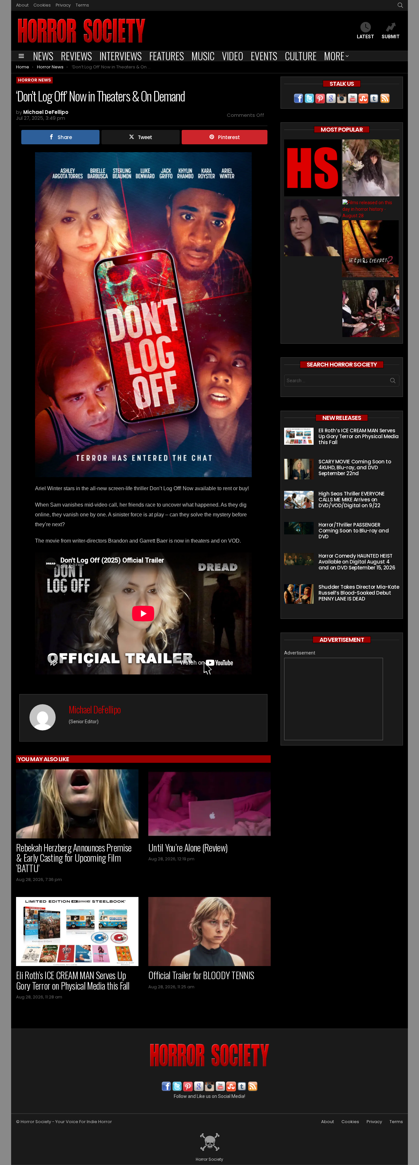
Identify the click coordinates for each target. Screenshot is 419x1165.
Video (232, 56)
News (43, 56)
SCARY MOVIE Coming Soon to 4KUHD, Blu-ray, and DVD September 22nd (355, 467)
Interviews (121, 56)
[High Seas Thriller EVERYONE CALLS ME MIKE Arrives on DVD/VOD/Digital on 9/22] (299, 500)
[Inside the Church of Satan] (312, 168)
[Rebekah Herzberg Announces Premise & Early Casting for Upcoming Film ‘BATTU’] (77, 803)
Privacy (63, 5)
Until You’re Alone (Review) (188, 847)
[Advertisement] (333, 699)
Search (392, 382)
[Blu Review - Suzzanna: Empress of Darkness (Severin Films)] (370, 168)
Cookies (42, 5)
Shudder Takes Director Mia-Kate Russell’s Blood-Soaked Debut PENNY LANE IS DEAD (359, 592)
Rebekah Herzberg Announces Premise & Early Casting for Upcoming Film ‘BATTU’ (73, 858)
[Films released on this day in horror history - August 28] (370, 209)
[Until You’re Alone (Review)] (209, 803)
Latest (365, 36)
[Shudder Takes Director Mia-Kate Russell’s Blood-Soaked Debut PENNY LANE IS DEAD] (299, 594)
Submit (391, 36)
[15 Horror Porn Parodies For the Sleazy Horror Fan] (370, 309)
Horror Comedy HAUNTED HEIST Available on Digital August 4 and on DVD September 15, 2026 (357, 561)
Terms (82, 5)
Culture (301, 56)
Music (202, 56)
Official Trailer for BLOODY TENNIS (201, 975)
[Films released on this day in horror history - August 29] (370, 249)
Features (166, 56)
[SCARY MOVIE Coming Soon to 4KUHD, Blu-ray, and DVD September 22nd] (299, 469)
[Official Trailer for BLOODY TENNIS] (209, 931)
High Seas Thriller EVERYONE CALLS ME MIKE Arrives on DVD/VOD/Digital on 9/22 (352, 499)
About (22, 5)
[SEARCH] (400, 5)
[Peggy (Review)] (312, 228)
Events (264, 56)
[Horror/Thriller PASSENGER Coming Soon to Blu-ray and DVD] (299, 528)
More (334, 56)
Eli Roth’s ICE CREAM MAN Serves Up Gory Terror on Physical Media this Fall (73, 980)
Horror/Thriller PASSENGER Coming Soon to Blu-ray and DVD (354, 530)
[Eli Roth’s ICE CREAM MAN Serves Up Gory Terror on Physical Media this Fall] (77, 931)
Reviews (76, 56)
